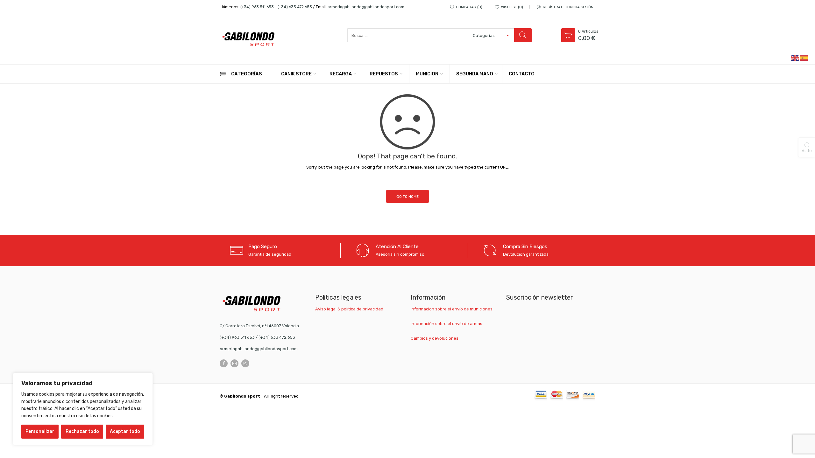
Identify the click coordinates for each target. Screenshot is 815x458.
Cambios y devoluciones (434, 338)
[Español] (804, 57)
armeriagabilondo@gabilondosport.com (366, 6)
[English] (795, 57)
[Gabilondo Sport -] (248, 39)
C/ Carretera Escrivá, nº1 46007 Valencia (259, 325)
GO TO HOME (407, 196)
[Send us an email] (234, 363)
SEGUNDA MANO (474, 74)
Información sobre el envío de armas (446, 323)
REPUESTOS (384, 74)
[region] (83, 409)
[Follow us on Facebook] (224, 363)
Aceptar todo (125, 431)
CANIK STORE (296, 74)
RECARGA (341, 74)
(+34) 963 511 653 (257, 6)
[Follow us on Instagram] (245, 363)
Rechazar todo (82, 431)
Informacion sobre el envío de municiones (452, 309)
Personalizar (39, 431)
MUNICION (427, 74)
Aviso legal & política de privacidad (349, 309)
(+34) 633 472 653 (295, 6)
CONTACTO (522, 74)
